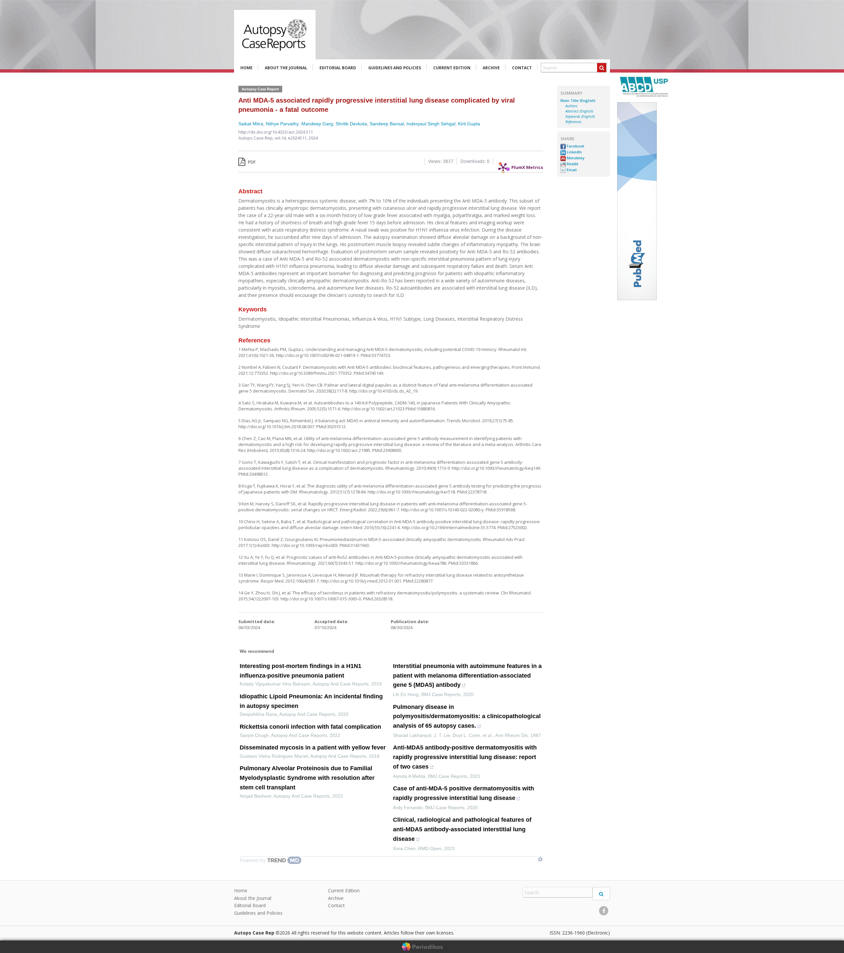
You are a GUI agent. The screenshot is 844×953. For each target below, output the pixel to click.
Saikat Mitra (250, 123)
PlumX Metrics (527, 165)
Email (571, 170)
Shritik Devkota (351, 123)
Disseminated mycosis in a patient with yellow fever (313, 747)
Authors (571, 106)
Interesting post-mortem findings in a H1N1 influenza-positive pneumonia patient (300, 671)
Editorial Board (337, 68)
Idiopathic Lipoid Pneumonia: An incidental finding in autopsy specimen (311, 701)
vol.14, (281, 138)
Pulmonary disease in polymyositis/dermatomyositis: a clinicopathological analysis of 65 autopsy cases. (467, 716)
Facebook (575, 146)
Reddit (572, 164)
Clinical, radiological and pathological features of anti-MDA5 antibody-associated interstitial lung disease (462, 829)
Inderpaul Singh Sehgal (431, 123)
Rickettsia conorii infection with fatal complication (310, 726)
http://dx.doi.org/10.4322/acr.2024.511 (275, 132)
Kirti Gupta (469, 123)
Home (246, 68)
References (573, 121)
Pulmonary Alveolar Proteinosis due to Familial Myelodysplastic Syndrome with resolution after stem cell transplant (307, 778)
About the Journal (286, 68)
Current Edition (451, 68)
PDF (251, 162)
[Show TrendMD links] (540, 859)
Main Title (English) (577, 100)
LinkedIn (574, 152)
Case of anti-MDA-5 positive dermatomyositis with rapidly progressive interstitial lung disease (463, 793)
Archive (491, 68)
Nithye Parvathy (282, 123)
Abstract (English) (579, 111)
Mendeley (575, 158)
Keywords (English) (580, 116)
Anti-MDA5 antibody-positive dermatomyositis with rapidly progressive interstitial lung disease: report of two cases (465, 757)
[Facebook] (603, 910)
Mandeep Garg (317, 123)
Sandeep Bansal (387, 123)
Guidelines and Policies (394, 68)
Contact (522, 68)
